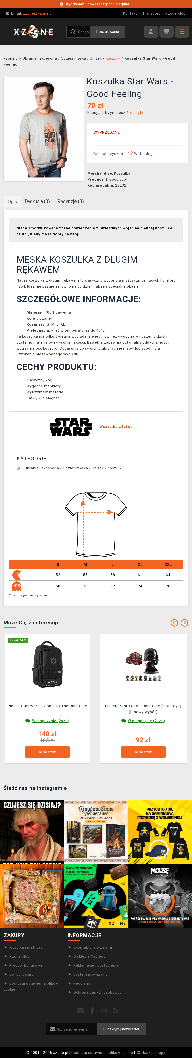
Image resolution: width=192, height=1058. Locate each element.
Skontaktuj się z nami (93, 947)
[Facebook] (92, 1010)
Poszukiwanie (107, 31)
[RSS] (116, 1010)
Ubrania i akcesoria (42, 468)
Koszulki (115, 468)
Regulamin (83, 983)
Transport (151, 13)
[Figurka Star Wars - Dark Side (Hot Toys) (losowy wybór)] (143, 664)
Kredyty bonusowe (26, 965)
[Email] (81, 1010)
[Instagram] (104, 1010)
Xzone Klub (176, 13)
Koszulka (122, 173)
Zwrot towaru (22, 974)
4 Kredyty (135, 113)
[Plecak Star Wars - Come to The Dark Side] (47, 664)
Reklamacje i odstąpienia (96, 965)
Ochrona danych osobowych (99, 992)
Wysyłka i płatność (26, 947)
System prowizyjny (91, 974)
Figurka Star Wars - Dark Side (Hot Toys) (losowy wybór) (143, 709)
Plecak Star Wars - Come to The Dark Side (47, 706)
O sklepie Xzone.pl (90, 956)
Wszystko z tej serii (118, 427)
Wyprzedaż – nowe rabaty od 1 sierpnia (99, 4)
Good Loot (119, 179)
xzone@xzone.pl (32, 13)
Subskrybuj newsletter (122, 1029)
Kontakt (130, 13)
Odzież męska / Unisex (83, 468)
